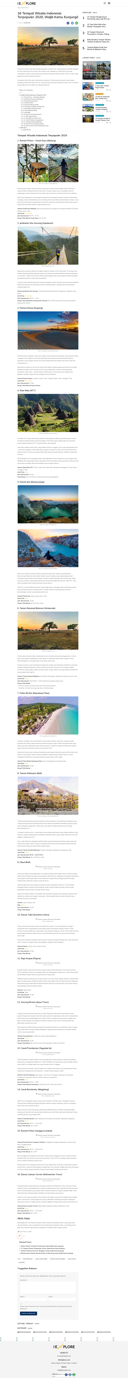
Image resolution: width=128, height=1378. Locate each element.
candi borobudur (27, 1259)
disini (26, 472)
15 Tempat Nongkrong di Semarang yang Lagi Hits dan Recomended (98, 19)
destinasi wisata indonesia (57, 1259)
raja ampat (22, 1262)
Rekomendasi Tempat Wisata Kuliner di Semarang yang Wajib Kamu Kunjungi (47, 1253)
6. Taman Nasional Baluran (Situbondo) (33, 106)
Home (18, 7)
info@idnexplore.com (64, 1370)
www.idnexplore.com (64, 1356)
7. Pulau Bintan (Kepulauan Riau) (32, 108)
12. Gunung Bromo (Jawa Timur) (32, 118)
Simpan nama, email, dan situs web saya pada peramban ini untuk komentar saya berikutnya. (46, 1307)
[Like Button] (19, 1236)
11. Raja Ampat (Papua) (30, 116)
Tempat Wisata (25, 7)
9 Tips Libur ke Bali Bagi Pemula (102, 86)
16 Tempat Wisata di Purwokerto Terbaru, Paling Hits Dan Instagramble (98, 34)
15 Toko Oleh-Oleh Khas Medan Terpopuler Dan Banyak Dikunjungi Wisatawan (96, 27)
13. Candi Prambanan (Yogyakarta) (33, 120)
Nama (22, 1296)
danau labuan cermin (41, 1259)
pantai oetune (72, 1259)
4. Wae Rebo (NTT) (28, 102)
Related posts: (27, 129)
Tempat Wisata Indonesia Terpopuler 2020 (33, 95)
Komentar (23, 1280)
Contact (74, 1363)
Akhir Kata (23, 127)
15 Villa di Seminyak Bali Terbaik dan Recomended (102, 98)
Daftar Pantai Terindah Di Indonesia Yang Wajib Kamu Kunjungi (42, 1246)
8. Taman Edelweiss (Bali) (30, 110)
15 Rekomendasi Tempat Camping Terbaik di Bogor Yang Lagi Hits (101, 110)
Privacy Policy (65, 1363)
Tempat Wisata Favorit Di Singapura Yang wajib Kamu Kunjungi (42, 1251)
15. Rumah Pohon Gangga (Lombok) (34, 123)
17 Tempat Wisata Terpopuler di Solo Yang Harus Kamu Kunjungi (43, 1248)
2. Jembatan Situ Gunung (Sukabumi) (33, 99)
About (58, 1363)
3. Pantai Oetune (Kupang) (30, 101)
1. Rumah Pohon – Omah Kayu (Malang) (34, 97)
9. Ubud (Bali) (26, 112)
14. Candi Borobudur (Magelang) (33, 122)
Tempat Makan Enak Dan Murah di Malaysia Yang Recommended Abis (97, 49)
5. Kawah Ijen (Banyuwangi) (30, 104)
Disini (26, 678)
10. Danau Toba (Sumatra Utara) (32, 114)
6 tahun (86, 77)
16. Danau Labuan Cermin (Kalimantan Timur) (36, 125)
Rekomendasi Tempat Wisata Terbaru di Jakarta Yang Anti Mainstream (98, 42)
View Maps (28, 213)
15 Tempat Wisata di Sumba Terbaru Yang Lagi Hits (102, 120)
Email (51, 1296)
